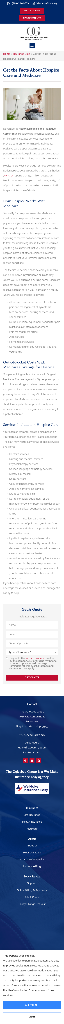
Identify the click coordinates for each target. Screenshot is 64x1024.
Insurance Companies (32, 859)
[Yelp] (38, 760)
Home (6, 53)
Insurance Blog (21, 53)
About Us (32, 845)
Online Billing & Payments (32, 890)
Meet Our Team (32, 852)
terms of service (34, 658)
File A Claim (32, 897)
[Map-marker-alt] (25, 760)
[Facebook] (32, 760)
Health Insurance (32, 821)
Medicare (32, 828)
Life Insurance (32, 814)
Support (32, 883)
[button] (32, 45)
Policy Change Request (32, 904)
